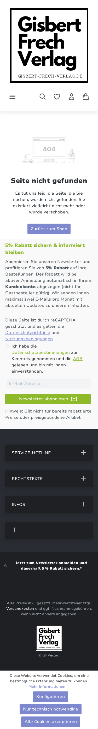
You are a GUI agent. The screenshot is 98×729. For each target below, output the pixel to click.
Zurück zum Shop (49, 229)
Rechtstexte (27, 479)
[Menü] (12, 97)
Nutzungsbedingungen (29, 339)
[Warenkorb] (86, 97)
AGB (78, 359)
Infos (18, 504)
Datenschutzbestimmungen (40, 352)
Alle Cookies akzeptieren (51, 722)
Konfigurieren (50, 697)
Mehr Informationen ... (49, 686)
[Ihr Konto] (71, 97)
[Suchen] (43, 97)
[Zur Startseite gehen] (49, 47)
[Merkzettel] (57, 97)
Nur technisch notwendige (50, 709)
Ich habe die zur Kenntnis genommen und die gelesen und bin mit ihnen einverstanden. (47, 358)
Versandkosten (20, 608)
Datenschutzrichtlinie (27, 333)
